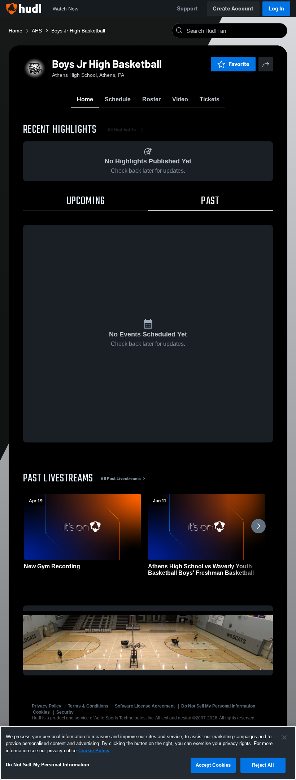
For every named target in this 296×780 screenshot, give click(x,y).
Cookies (41, 712)
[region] (148, 753)
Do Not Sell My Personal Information (218, 706)
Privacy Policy (46, 706)
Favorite (238, 64)
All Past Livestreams (121, 478)
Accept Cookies (213, 765)
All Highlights (121, 129)
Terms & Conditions (88, 706)
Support (187, 8)
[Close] (284, 737)
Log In (276, 8)
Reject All (263, 765)
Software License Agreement (145, 706)
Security (65, 712)
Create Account (233, 8)
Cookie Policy (93, 750)
